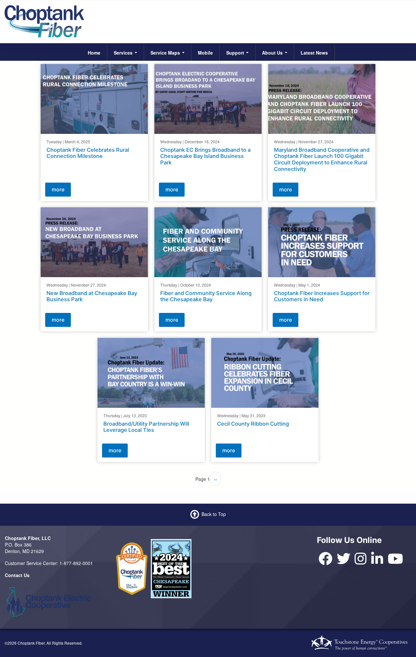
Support (235, 52)
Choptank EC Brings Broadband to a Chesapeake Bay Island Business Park (205, 156)
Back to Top (214, 514)
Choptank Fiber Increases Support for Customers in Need (322, 296)
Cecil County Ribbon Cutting (253, 423)
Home (94, 52)
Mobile (205, 52)
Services (124, 52)
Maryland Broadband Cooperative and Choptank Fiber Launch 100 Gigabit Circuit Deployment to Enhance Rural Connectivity (322, 159)
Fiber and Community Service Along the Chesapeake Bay (206, 296)
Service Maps (165, 52)
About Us (273, 52)
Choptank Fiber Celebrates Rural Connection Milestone (87, 152)
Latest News (314, 52)
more (58, 189)
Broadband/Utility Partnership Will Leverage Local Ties (146, 426)
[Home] (44, 21)
